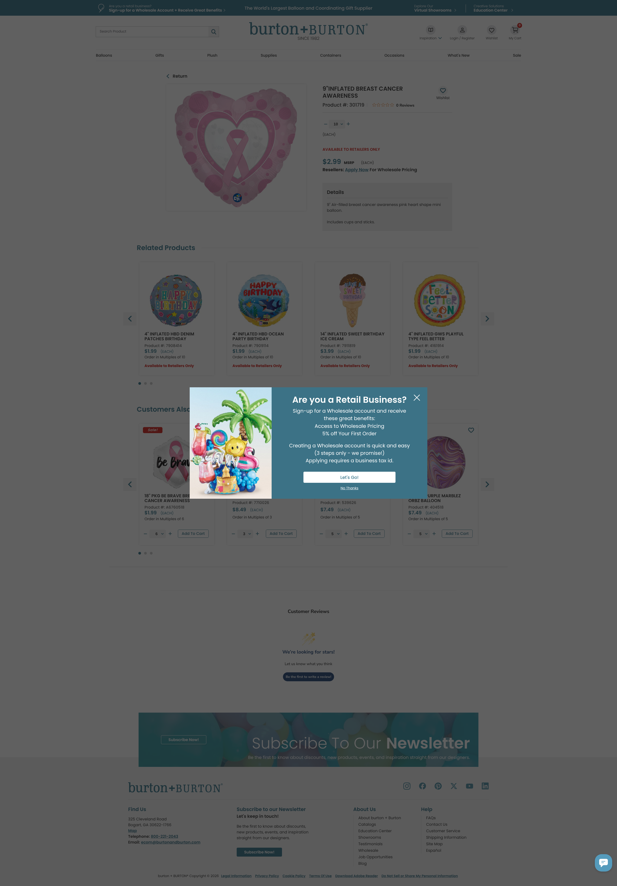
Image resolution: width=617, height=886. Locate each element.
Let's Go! (349, 478)
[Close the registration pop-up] (417, 398)
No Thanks (349, 488)
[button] (603, 863)
